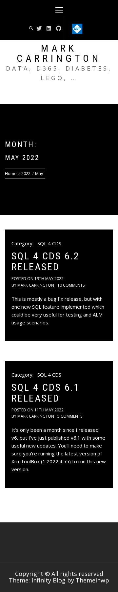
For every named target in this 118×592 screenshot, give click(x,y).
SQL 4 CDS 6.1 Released (45, 393)
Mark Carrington (59, 53)
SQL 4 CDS (49, 243)
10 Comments (71, 285)
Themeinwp (92, 580)
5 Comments (69, 416)
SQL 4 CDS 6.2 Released (45, 261)
